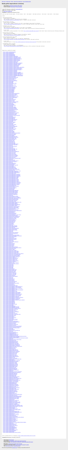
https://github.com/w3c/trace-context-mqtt (10, 252)
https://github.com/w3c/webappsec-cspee (10, 291)
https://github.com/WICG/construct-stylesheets (11, 351)
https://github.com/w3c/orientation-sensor (10, 199)
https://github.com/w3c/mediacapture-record (11, 180)
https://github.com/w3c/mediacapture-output (11, 179)
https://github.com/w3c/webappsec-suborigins (11, 296)
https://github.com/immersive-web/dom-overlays (11, 59)
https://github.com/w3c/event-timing (9, 128)
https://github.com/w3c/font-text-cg (9, 133)
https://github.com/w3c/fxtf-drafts (9, 134)
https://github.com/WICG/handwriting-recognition (12, 372)
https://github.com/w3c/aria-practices (10, 86)
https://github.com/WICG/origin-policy (10, 393)
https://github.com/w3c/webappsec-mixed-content (11, 293)
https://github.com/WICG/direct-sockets (10, 363)
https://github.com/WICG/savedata (9, 407)
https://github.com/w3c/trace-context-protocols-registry (13, 253)
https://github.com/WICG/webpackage (9, 430)
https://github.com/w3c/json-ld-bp (9, 153)
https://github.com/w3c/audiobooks (9, 87)
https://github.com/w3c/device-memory (9, 107)
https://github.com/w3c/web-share (9, 284)
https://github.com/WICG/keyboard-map (9, 383)
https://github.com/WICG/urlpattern (9, 421)
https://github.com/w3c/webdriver (9, 303)
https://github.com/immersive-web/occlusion (11, 66)
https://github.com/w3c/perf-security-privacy (11, 206)
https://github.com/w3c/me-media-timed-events (11, 169)
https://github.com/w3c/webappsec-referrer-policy (12, 294)
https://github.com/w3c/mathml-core (9, 167)
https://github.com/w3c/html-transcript (10, 144)
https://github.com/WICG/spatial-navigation (11, 414)
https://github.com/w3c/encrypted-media (10, 126)
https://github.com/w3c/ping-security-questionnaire (12, 210)
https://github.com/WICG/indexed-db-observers (11, 376)
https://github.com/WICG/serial (8, 410)
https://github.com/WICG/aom (8, 338)
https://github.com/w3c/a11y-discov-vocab (10, 77)
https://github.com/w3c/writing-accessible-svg (11, 330)
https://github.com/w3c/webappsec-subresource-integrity (13, 297)
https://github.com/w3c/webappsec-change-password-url (12, 286)
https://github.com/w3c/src (8, 242)
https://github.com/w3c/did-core (9, 110)
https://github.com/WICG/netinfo (9, 392)
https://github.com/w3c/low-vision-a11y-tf (10, 160)
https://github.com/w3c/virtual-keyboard (10, 276)
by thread (19, 444)
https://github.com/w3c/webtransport (9, 317)
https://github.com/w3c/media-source (9, 173)
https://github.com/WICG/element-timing (10, 366)
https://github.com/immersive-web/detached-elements (12, 58)
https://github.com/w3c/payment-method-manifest (11, 204)
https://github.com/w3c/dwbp (8, 121)
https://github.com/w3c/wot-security (9, 325)
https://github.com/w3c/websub (8, 316)
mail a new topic (19, 443)
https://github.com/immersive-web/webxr (10, 71)
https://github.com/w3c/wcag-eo (8, 279)
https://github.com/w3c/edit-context (9, 124)
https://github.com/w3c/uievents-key (9, 270)
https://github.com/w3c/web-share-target (10, 285)
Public (12, 1)
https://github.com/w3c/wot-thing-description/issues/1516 (14, 39)
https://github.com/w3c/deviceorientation (10, 109)
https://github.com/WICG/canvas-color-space (11, 343)
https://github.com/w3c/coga (8, 98)
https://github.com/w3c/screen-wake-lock (10, 233)
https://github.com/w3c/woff (8, 320)
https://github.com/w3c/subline (8, 244)
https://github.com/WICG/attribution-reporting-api (12, 339)
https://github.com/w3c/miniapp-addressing (10, 190)
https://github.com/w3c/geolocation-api (10, 136)
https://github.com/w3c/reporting (9, 227)
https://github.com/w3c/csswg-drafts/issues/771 (12, 24)
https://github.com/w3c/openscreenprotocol (10, 198)
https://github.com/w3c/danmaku (8, 104)
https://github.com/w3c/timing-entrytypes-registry (12, 247)
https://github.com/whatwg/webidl (9, 54)
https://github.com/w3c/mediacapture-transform (11, 183)
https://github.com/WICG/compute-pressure (10, 349)
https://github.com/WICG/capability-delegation (11, 345)
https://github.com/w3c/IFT (8, 145)
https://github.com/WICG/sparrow (9, 413)
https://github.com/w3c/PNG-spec (9, 212)
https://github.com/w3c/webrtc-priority (10, 313)
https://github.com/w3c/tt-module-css (9, 257)
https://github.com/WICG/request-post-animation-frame (12, 405)
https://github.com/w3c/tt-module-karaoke (10, 258)
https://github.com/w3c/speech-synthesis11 (10, 241)
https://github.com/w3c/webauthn (9, 300)
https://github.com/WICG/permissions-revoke (11, 398)
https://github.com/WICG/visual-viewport (10, 425)
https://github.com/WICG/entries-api (9, 367)
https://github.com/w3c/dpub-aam (9, 117)
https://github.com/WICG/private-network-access (11, 402)
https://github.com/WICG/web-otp (9, 426)
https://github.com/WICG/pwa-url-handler (10, 403)
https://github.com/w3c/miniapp (8, 189)
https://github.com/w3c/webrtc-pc (9, 312)
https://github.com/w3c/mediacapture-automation (11, 174)
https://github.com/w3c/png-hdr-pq (9, 211)
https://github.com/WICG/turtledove (9, 419)
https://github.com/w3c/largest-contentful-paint (12, 158)
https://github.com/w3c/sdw (8, 234)
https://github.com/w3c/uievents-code (9, 269)
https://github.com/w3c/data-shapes (9, 106)
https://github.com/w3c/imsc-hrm (9, 148)
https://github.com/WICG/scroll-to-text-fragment (12, 409)
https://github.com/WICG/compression (9, 348)
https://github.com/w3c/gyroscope (9, 139)
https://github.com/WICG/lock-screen (9, 386)
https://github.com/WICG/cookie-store (9, 354)
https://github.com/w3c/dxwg (8, 123)
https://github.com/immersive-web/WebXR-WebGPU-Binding (13, 75)
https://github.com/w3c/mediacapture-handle (11, 176)
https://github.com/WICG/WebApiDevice (9, 427)
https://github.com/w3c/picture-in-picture (10, 209)
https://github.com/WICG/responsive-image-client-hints (13, 406)
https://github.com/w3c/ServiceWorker (9, 239)
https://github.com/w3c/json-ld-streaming (10, 155)
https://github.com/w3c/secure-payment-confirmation (12, 235)
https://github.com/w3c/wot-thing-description (11, 327)
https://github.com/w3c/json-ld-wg (9, 157)
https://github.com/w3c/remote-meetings (10, 225)
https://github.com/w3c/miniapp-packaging (10, 192)
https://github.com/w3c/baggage (8, 90)
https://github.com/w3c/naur (8, 195)
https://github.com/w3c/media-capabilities (10, 171)
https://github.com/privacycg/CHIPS (9, 76)
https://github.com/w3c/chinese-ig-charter (10, 96)
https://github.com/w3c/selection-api (9, 236)
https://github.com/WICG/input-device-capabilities (12, 378)
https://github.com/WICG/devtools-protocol (10, 361)
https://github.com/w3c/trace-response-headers (11, 255)
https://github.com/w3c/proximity (9, 219)
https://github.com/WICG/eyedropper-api (10, 368)
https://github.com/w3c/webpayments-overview (11, 307)
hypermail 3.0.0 (14, 447)
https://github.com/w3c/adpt (8, 82)
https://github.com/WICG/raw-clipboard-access (11, 404)
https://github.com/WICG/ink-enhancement (10, 377)
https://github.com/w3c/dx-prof (8, 122)
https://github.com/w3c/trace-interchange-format (12, 254)
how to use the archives (9, 445)
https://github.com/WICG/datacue (9, 359)
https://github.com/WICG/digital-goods (10, 362)
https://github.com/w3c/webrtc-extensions (10, 309)
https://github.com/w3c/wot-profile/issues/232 (12, 35)
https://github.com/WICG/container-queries (10, 352)
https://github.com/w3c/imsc (8, 147)
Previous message (19, 6)
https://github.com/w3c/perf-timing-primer (10, 207)
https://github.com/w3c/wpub (8, 328)
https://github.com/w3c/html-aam (9, 141)
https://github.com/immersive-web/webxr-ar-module (12, 72)
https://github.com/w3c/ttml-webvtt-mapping (11, 263)
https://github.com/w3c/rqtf (8, 230)
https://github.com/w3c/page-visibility (10, 200)
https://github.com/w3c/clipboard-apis (10, 97)
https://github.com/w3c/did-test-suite (10, 113)
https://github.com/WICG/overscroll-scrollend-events (12, 394)
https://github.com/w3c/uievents (9, 268)
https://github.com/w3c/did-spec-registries (11, 112)
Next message (13, 6)
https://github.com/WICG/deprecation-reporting (11, 360)
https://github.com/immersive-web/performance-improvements (13, 67)
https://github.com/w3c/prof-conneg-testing (11, 217)
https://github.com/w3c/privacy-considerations (11, 216)
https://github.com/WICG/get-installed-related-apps (12, 371)
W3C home (4, 1)
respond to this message (12, 443)
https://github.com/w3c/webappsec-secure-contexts (12, 295)
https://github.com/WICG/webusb (8, 431)
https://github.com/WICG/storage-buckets (10, 416)
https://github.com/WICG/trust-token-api (10, 418)
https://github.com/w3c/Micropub (9, 188)
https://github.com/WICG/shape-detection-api (11, 411)
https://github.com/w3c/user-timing (9, 271)
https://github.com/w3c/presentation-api (10, 215)
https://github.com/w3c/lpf (8, 162)
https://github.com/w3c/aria (8, 85)
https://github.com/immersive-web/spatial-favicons (12, 69)
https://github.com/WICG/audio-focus (9, 340)
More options (20, 5)
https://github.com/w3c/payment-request (10, 205)
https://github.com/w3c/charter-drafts (10, 94)
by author (27, 444)
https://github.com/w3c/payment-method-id (10, 203)
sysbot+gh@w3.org (19, 9)
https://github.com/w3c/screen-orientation (10, 232)
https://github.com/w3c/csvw (8, 103)
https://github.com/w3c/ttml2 (8, 265)
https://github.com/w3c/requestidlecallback (11, 228)
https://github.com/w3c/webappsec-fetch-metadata (12, 292)
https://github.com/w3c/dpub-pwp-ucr (9, 120)
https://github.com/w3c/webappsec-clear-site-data (12, 287)
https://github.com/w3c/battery (8, 91)
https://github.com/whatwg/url (8, 53)
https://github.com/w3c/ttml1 (8, 264)
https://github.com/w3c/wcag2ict (9, 280)
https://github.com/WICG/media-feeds (9, 388)
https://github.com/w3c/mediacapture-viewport (11, 184)
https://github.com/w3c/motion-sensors (10, 193)
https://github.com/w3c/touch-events (9, 248)
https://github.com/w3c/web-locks (9, 282)
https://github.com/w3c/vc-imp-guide (9, 273)
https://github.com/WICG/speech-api (9, 415)
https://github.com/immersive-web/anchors (10, 56)
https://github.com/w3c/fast (8, 130)
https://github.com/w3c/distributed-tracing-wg (11, 115)
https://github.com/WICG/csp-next (9, 357)
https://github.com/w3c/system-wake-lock (10, 246)
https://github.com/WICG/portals (9, 399)
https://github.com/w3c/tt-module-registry (10, 260)
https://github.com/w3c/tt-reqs (8, 262)
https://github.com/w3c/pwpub (8, 223)
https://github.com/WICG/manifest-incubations (11, 387)
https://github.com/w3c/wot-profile (9, 323)
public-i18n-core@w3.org (18, 1)
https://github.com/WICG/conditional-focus (10, 350)
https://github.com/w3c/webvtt (8, 318)
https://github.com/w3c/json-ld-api (9, 152)
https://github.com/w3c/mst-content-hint (10, 194)
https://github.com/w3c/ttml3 (8, 266)
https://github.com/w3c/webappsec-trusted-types (11, 298)
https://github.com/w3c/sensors (8, 237)
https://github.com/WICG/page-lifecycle (10, 395)
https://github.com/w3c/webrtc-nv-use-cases (11, 311)
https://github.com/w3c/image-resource (10, 146)
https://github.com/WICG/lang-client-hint (10, 384)
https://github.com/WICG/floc (8, 370)
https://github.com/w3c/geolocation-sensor (10, 137)
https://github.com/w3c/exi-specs (9, 129)
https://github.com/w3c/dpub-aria (9, 118)
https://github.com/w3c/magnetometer (9, 163)
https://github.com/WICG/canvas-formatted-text (11, 344)
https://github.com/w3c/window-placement (10, 319)
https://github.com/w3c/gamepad (8, 135)
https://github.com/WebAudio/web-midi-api (10, 335)
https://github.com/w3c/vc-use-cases (9, 274)
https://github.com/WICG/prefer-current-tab (11, 400)
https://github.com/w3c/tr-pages (9, 249)
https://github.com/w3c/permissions (9, 208)
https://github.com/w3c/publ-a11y (9, 221)
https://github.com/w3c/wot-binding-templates (11, 321)
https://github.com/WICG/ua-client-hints (10, 420)
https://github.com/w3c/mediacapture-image (10, 177)
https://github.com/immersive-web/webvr (10, 70)
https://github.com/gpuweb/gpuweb (9, 55)
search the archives (17, 445)
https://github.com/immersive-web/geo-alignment (11, 60)
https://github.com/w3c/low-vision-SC (9, 161)
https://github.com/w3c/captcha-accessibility (11, 93)
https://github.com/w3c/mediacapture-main (10, 178)
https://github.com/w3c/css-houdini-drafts (10, 101)
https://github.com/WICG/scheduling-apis (10, 408)
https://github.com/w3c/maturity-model (10, 168)
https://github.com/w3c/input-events (9, 150)
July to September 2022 (27, 1)
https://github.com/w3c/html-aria (9, 142)
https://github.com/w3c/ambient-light (9, 83)
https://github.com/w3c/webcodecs (9, 301)
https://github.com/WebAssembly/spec (9, 333)
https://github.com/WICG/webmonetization (10, 429)
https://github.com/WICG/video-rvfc (9, 424)
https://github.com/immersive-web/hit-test (10, 61)
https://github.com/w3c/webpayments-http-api (11, 306)
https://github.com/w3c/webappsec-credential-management (13, 289)
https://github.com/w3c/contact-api (9, 99)
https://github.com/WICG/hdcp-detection (10, 373)
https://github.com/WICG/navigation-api (10, 391)
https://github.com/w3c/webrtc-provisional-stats (12, 314)
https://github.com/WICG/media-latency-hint (11, 389)
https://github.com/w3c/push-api (9, 222)
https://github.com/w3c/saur (8, 231)
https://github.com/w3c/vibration (9, 275)
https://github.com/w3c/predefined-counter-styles (12, 214)
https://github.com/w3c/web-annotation (10, 281)
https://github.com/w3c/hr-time (8, 140)
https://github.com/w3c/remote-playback (10, 226)
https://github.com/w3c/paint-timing (9, 201)
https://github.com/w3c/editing (8, 125)
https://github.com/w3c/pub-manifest (9, 220)
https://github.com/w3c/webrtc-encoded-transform (12, 308)
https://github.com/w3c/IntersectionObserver (11, 151)
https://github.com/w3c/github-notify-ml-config (26, 435)
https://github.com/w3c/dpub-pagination (10, 119)
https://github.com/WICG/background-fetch (10, 341)
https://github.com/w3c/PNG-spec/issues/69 (11, 28)
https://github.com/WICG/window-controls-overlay (12, 432)
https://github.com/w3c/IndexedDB (9, 149)
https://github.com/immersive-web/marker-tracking (12, 63)
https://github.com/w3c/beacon (8, 92)
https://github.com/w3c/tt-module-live (10, 259)
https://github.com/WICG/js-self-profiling (10, 381)
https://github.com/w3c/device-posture (10, 108)
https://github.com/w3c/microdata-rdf (9, 187)
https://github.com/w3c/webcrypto (9, 302)
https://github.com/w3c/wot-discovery (9, 322)
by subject (23, 444)
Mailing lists (8, 1)
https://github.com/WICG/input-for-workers (10, 379)
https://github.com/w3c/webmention (9, 305)
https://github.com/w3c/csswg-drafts (9, 102)
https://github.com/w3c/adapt (8, 81)
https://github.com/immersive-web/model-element (11, 64)
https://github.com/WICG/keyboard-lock (10, 382)
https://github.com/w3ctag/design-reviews (10, 332)
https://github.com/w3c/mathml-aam (9, 166)
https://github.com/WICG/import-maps (9, 375)
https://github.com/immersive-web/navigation (11, 65)
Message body (11, 5)
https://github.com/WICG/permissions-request (11, 397)
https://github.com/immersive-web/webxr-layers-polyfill (13, 74)
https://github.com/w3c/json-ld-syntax (10, 156)
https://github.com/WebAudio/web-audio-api (10, 334)
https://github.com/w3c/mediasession (9, 185)
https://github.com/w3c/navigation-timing (10, 196)
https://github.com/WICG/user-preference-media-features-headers (14, 422)
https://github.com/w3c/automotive (9, 88)
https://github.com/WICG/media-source (9, 390)
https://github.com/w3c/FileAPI (8, 131)
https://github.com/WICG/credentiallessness (11, 356)
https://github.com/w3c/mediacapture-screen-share (12, 182)
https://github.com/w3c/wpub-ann (9, 329)
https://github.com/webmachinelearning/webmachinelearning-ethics (14, 336)
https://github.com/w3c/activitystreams (10, 80)
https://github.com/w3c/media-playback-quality (11, 172)
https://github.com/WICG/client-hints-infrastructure (12, 346)
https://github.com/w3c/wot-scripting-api (10, 324)
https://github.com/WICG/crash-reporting (10, 355)
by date (16, 444)
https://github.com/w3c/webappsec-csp (9, 290)
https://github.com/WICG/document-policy (10, 365)
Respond (15, 5)
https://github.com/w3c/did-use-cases (9, 114)
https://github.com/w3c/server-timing (9, 238)
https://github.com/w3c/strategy (9, 243)
